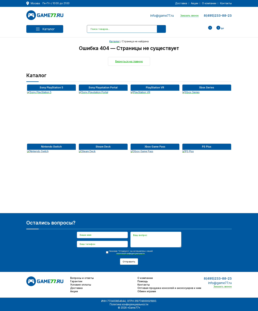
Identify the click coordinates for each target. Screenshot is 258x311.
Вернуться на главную (129, 61)
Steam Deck (103, 146)
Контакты (226, 3)
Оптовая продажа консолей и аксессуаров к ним (169, 287)
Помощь (142, 281)
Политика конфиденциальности (129, 304)
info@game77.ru (162, 15)
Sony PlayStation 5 (51, 87)
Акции (194, 3)
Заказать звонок (189, 15)
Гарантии (76, 281)
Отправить (129, 261)
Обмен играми (146, 291)
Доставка (181, 3)
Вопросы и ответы (82, 277)
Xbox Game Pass (155, 146)
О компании (209, 3)
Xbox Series (206, 87)
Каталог (48, 29)
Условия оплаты (80, 284)
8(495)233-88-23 (218, 15)
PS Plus (206, 146)
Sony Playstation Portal (103, 87)
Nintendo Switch (51, 146)
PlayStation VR (155, 87)
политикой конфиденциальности (130, 253)
